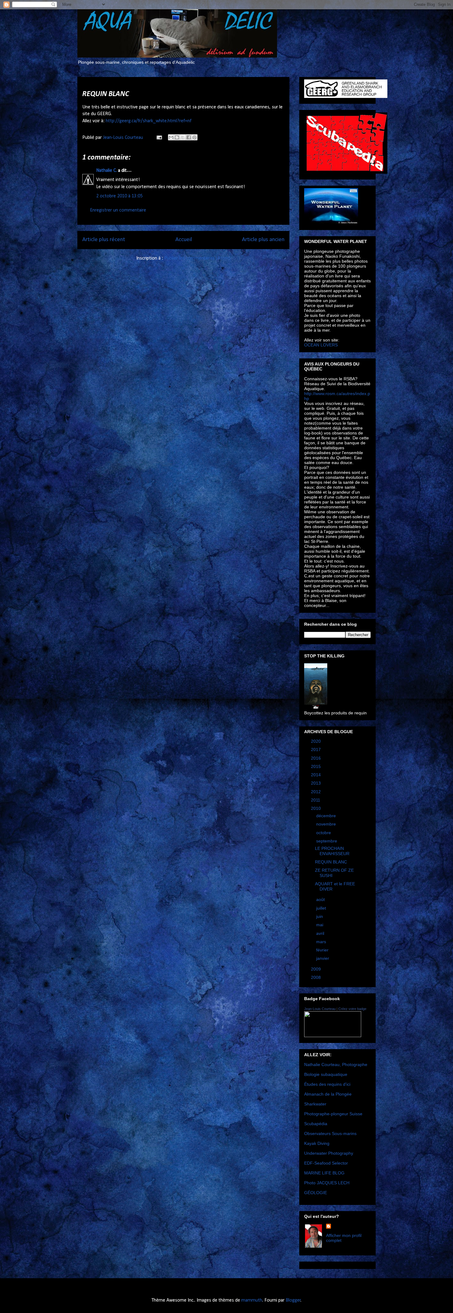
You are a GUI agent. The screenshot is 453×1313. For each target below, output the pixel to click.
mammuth (251, 1300)
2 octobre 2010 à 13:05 (119, 196)
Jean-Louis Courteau (320, 1009)
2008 (316, 977)
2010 (316, 808)
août (321, 899)
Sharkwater (315, 1103)
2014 (316, 774)
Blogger (293, 1300)
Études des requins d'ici (327, 1084)
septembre (327, 840)
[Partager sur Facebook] (189, 137)
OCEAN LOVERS (321, 344)
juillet (321, 908)
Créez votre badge (352, 1009)
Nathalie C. (106, 170)
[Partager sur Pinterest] (194, 137)
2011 (316, 800)
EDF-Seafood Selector (326, 1163)
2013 (316, 783)
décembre (326, 815)
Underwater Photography (328, 1153)
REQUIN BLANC (331, 861)
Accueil (183, 240)
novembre (326, 824)
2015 (316, 766)
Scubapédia (315, 1123)
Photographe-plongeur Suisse (333, 1113)
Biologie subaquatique (325, 1074)
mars (321, 941)
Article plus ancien (263, 240)
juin (320, 916)
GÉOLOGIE (315, 1192)
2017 (316, 749)
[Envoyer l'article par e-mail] (158, 137)
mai (320, 924)
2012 (316, 791)
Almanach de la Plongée (328, 1094)
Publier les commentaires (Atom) (197, 258)
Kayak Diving (316, 1143)
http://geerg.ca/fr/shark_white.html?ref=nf (148, 121)
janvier (323, 958)
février (323, 949)
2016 (316, 758)
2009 (316, 969)
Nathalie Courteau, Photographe (335, 1064)
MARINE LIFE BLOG (324, 1172)
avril (320, 933)
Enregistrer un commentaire (118, 210)
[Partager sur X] (183, 137)
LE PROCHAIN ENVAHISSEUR (332, 851)
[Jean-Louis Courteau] (332, 1035)
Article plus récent (103, 240)
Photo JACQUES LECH (326, 1182)
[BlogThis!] (177, 137)
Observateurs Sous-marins (330, 1133)
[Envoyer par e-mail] (171, 137)
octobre (324, 832)
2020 (316, 741)
